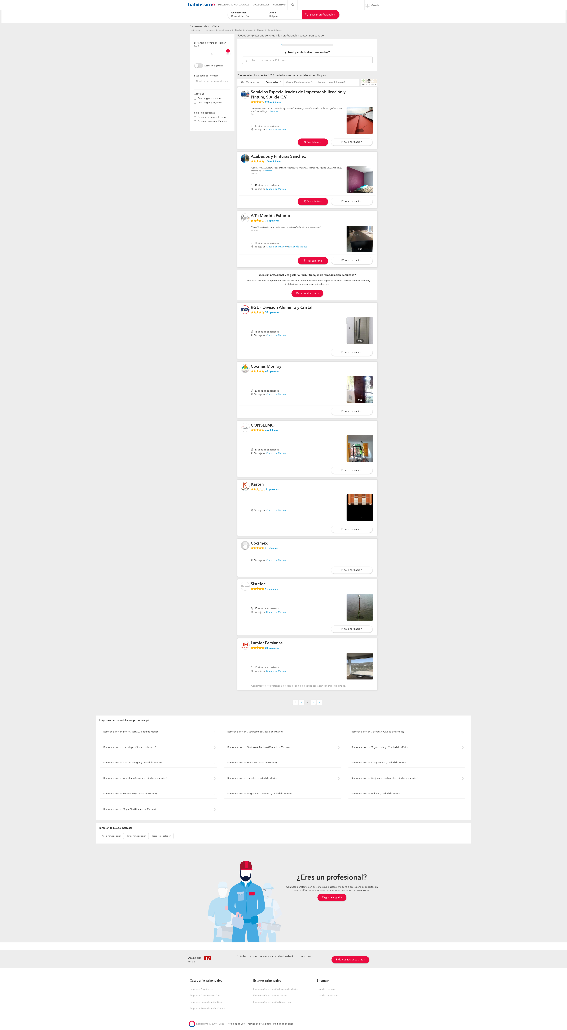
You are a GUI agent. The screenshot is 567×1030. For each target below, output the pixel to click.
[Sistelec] (245, 586)
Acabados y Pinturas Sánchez (278, 157)
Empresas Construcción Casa (205, 996)
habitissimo (195, 30)
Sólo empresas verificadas (212, 117)
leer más (274, 111)
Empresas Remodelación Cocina (207, 1009)
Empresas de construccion (218, 30)
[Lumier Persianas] (245, 645)
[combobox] (246, 14)
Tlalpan (260, 30)
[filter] (212, 51)
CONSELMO (263, 425)
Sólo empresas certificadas (212, 121)
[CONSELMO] (245, 427)
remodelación (111, 836)
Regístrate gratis (332, 897)
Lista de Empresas (326, 989)
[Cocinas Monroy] (245, 368)
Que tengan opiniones (210, 98)
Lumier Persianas (266, 643)
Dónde (272, 13)
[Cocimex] (245, 545)
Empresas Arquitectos (201, 989)
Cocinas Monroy (266, 367)
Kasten (257, 485)
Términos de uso (236, 1024)
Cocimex (259, 543)
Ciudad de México (244, 30)
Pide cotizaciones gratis (350, 959)
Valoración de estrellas (298, 82)
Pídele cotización (351, 142)
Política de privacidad (259, 1024)
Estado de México (297, 247)
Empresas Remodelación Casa (206, 1002)
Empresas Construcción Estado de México (275, 989)
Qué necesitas (238, 13)
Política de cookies (283, 1024)
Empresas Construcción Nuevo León (272, 1002)
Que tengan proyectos (210, 103)
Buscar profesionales (322, 14)
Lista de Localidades (328, 996)
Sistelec (258, 584)
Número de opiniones (330, 82)
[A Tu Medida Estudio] (245, 218)
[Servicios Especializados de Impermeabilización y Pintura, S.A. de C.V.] (245, 94)
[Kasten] (245, 486)
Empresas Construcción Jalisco (270, 996)
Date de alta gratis (307, 293)
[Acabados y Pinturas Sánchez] (245, 158)
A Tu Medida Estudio (270, 216)
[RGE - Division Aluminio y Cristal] (245, 309)
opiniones (273, 102)
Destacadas (271, 82)
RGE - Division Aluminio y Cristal (281, 308)
